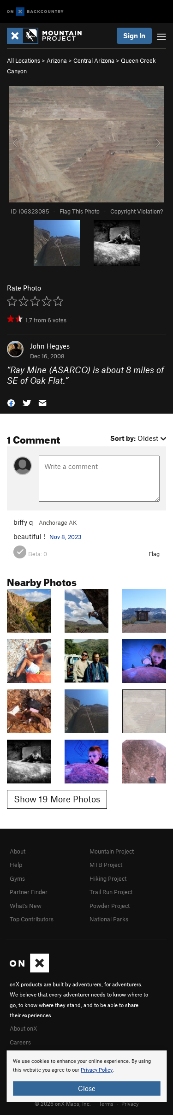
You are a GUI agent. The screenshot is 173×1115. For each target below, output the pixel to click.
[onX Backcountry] (35, 11)
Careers (20, 1042)
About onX (23, 1028)
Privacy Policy (97, 1070)
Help (16, 864)
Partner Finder (29, 892)
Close (86, 1088)
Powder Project (109, 905)
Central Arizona (93, 60)
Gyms (17, 878)
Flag (154, 554)
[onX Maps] (29, 970)
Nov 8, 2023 (65, 536)
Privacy (130, 1103)
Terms (106, 1103)
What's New (26, 905)
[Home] (49, 36)
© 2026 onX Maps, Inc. (63, 1103)
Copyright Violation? (136, 211)
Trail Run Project (110, 892)
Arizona (57, 60)
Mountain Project (111, 851)
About (17, 851)
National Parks (108, 919)
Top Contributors (32, 919)
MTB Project (105, 864)
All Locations (23, 60)
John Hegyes (50, 346)
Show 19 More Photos (57, 799)
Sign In (134, 35)
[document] (86, 1076)
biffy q (23, 522)
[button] (11, 402)
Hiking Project (107, 878)
